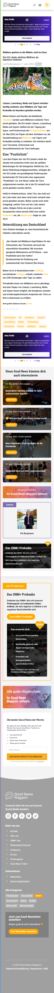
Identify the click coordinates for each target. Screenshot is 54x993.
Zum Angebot (27, 38)
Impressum (36, 968)
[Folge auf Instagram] (8, 816)
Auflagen (21, 274)
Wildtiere (31, 326)
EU (20, 317)
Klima (38, 64)
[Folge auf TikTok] (35, 816)
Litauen (41, 317)
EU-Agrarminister (38, 130)
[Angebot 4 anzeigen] (27, 44)
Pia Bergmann (13, 64)
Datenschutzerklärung (17, 968)
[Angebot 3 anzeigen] (24, 44)
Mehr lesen (11, 400)
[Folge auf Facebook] (15, 816)
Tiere (45, 274)
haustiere (29, 317)
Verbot (21, 326)
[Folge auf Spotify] (29, 816)
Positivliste (8, 215)
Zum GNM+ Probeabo (21, 616)
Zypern (42, 326)
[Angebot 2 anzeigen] (21, 44)
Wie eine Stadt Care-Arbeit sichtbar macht (28, 418)
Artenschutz (9, 317)
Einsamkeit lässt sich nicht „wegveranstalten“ (26, 471)
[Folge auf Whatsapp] (22, 816)
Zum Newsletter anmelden (23, 931)
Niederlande (26, 215)
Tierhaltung (32, 322)
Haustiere (7, 120)
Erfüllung (39, 270)
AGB (45, 968)
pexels (29, 304)
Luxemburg (9, 322)
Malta (21, 322)
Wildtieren (27, 138)
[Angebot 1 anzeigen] (18, 44)
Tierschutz (9, 326)
